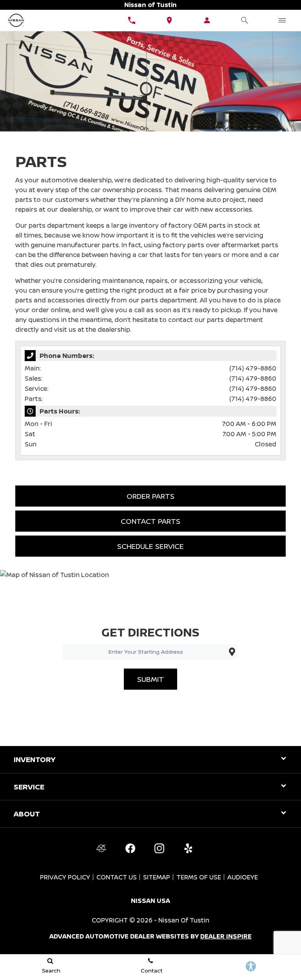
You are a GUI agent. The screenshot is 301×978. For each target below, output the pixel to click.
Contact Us (116, 877)
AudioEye (242, 877)
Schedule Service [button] (150, 546)
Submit (150, 679)
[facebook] (130, 848)
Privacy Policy (65, 877)
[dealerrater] (101, 848)
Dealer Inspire (226, 936)
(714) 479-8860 (252, 368)
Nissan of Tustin (183, 920)
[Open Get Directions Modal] (169, 20)
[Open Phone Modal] (131, 20)
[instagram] (159, 848)
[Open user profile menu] (207, 20)
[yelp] (188, 848)
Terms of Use (198, 877)
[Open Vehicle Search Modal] (244, 20)
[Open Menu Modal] (282, 20)
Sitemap (156, 877)
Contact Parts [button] (150, 521)
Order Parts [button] (150, 496)
